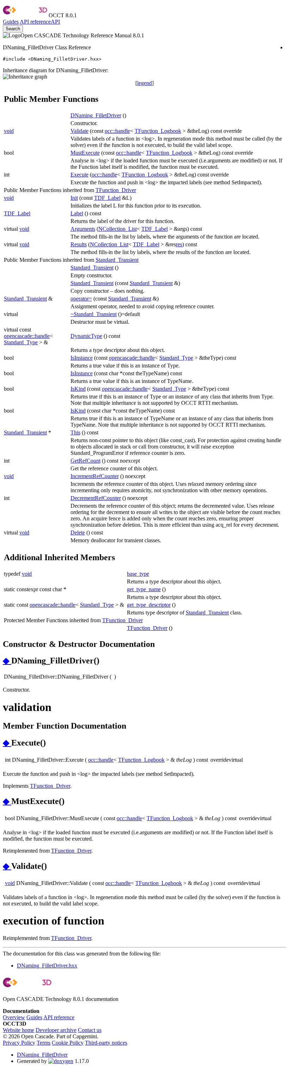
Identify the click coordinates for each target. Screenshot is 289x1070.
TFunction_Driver (116, 190)
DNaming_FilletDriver (95, 115)
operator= (81, 299)
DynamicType (86, 336)
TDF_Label (107, 198)
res (179, 244)
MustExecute (85, 153)
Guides (11, 22)
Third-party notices (106, 1043)
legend (144, 83)
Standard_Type (21, 342)
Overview (14, 1017)
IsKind (78, 389)
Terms (43, 1043)
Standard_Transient (117, 260)
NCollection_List (117, 229)
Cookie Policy (68, 1043)
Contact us (90, 1030)
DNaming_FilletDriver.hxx (47, 966)
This (75, 432)
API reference (58, 1017)
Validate (79, 131)
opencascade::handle (27, 336)
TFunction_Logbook (158, 131)
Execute (79, 175)
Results (78, 244)
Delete (77, 533)
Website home (18, 1030)
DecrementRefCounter (95, 498)
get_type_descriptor (149, 605)
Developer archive (56, 1030)
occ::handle (117, 131)
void (9, 131)
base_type (138, 574)
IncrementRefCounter (94, 476)
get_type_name (144, 589)
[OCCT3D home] (25, 15)
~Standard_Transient (93, 314)
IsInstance (81, 358)
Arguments (82, 229)
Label (76, 213)
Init (74, 198)
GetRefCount (85, 461)
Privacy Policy (19, 1043)
